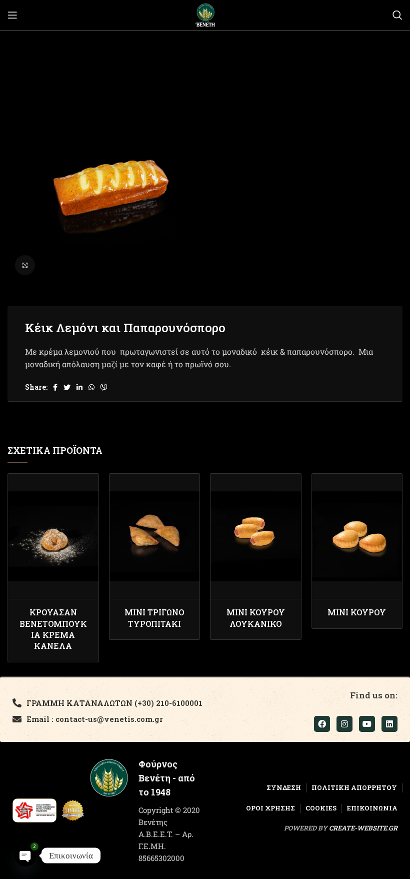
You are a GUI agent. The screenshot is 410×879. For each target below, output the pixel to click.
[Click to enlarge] (25, 265)
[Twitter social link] (67, 387)
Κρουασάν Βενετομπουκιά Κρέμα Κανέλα (53, 629)
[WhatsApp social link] (92, 387)
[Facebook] (322, 724)
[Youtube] (367, 724)
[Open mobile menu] (12, 15)
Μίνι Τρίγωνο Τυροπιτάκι (154, 617)
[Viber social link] (104, 387)
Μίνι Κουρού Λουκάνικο (255, 617)
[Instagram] (344, 724)
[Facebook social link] (55, 387)
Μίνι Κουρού (357, 612)
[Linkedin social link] (80, 387)
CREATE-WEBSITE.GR (363, 827)
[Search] (398, 15)
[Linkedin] (390, 724)
